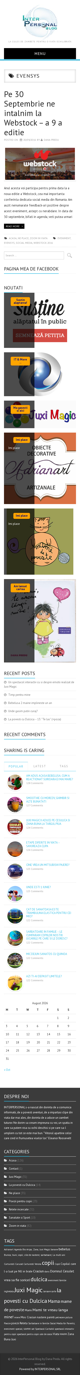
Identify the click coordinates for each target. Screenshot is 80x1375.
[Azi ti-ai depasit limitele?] (15, 983)
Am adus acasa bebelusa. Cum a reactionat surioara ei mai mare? (49, 777)
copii (48, 1262)
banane (54, 1249)
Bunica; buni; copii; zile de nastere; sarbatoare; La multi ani (34, 1255)
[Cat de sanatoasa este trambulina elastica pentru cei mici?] (15, 916)
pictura (68, 1317)
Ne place (23, 238)
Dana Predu (51, 139)
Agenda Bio (20, 1249)
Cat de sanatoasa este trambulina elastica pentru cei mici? (48, 913)
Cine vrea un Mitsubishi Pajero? (47, 865)
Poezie (7, 1323)
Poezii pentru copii (20, 1201)
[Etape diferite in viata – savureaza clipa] (15, 849)
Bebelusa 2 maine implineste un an (30, 703)
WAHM (63, 1334)
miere (17, 1317)
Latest (40, 766)
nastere (41, 1317)
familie (62, 1280)
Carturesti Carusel (13, 1264)
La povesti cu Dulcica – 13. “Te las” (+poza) (34, 719)
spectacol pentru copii (28, 1334)
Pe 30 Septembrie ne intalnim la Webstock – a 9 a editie (33, 113)
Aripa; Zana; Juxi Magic (38, 1249)
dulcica (39, 1279)
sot (32, 1328)
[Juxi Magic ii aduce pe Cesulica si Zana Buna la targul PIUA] (15, 827)
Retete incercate (19, 1209)
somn (27, 1329)
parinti (51, 1317)
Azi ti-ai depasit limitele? (44, 976)
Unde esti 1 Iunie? (38, 887)
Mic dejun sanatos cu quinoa (46, 954)
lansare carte (49, 1291)
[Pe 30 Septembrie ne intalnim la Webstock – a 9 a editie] (40, 164)
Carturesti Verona (32, 1264)
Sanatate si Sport (19, 1217)
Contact (13, 1169)
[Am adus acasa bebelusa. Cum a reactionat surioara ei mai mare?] (15, 782)
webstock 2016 (43, 242)
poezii (15, 1323)
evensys (9, 242)
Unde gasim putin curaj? (23, 711)
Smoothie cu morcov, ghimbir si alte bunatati (47, 799)
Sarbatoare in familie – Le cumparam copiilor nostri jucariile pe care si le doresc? (46, 935)
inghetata (9, 1291)
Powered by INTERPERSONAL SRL (40, 1369)
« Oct (7, 1070)
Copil (57, 1264)
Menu (40, 53)
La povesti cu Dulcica (22, 1185)
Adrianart (9, 1249)
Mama (54, 1301)
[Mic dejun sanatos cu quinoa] (15, 960)
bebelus (64, 1249)
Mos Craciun (28, 1317)
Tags (64, 766)
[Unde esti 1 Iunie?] (15, 893)
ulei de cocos (46, 1334)
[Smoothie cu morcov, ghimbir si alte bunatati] (15, 804)
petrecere (60, 1317)
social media (24, 242)
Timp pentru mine (19, 695)
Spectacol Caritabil (44, 1328)
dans (46, 1271)
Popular (16, 766)
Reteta (24, 1323)
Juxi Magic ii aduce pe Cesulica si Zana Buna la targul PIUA (48, 822)
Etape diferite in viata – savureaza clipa (43, 844)
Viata (56, 1334)
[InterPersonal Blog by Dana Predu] (40, 22)
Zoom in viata (39, 238)
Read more (13, 226)
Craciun (38, 1271)
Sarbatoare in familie (38, 1323)
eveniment (64, 238)
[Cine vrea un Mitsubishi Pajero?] (15, 871)
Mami (28, 1310)
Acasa (13, 238)
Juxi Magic (15, 1177)
